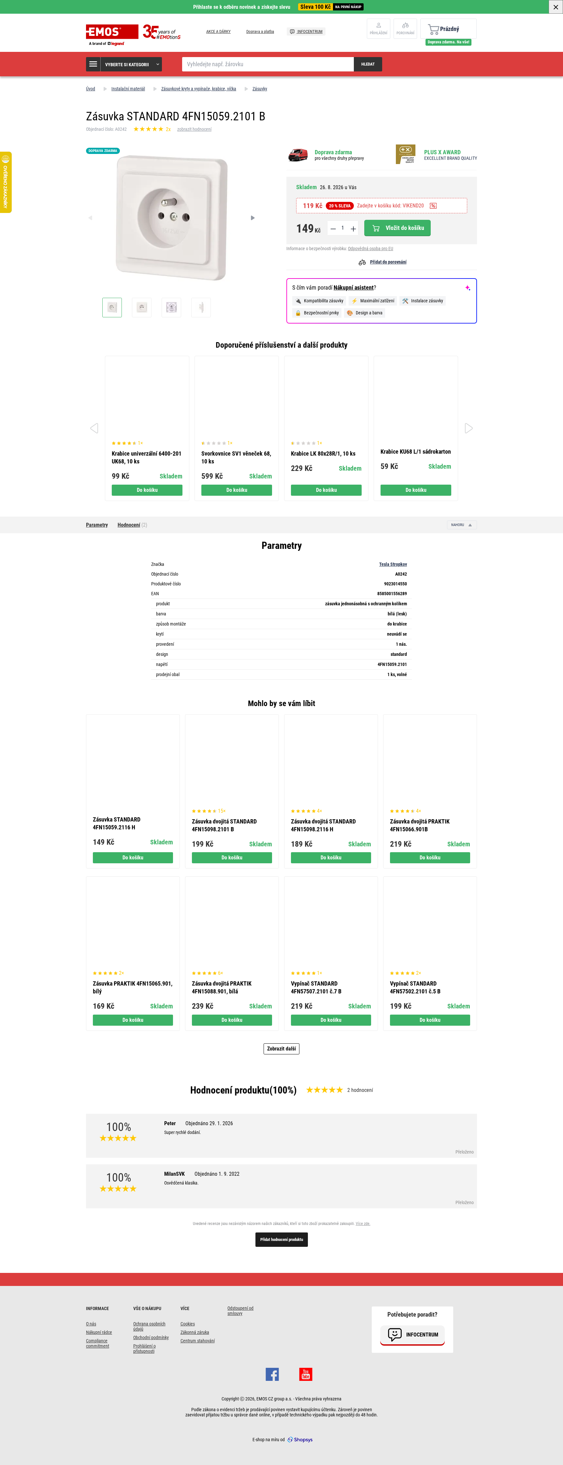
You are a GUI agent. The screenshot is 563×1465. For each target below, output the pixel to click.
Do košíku (147, 490)
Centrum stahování (197, 1340)
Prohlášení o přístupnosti (144, 1348)
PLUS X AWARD (442, 152)
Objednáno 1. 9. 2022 (217, 1174)
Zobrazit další (281, 1049)
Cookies (187, 1323)
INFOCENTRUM (309, 31)
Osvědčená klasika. (181, 1183)
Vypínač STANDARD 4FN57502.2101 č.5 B (415, 987)
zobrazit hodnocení (194, 129)
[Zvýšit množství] (353, 228)
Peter (198, 1123)
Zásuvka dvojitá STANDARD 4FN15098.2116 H (323, 825)
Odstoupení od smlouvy (240, 1311)
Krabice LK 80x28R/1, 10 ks (323, 453)
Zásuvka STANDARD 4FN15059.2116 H (116, 823)
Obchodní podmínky (151, 1337)
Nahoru (458, 525)
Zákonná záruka (194, 1332)
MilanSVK (201, 1174)
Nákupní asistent (354, 287)
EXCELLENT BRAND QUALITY (450, 158)
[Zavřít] (556, 7)
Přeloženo (464, 1152)
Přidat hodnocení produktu (281, 1239)
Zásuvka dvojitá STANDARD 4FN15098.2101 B (224, 825)
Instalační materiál (128, 88)
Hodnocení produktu (229, 1090)
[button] (124, 64)
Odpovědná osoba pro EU (370, 248)
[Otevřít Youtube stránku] (306, 1373)
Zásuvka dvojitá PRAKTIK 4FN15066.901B (420, 825)
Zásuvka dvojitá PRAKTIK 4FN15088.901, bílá (222, 987)
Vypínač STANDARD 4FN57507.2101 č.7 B (316, 987)
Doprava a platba (260, 31)
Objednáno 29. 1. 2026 (209, 1123)
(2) (132, 525)
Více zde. (363, 1223)
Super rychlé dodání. (182, 1132)
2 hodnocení (360, 1090)
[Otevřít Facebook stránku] (272, 1373)
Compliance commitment (97, 1343)
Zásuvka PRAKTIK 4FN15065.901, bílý (132, 987)
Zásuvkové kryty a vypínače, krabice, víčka (198, 88)
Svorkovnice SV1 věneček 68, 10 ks (236, 457)
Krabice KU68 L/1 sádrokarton (416, 451)
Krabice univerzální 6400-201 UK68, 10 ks (146, 457)
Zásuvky (260, 88)
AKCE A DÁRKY (218, 31)
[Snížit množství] (332, 228)
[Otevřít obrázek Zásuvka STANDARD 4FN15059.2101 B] (112, 307)
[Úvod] (135, 35)
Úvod (90, 88)
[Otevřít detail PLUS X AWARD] (407, 154)
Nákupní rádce (99, 1332)
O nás (91, 1323)
